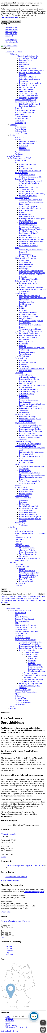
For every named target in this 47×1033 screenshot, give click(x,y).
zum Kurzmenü (11, 27)
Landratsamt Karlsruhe (27, 106)
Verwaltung (14, 562)
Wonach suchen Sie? (8, 594)
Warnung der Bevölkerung (28, 246)
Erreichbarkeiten (20, 583)
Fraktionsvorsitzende (26, 143)
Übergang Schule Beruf (27, 256)
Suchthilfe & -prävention (28, 196)
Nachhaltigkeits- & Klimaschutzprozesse (26, 461)
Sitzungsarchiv (24, 150)
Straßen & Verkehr (21, 487)
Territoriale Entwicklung (28, 93)
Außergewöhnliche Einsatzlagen (31, 208)
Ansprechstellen (25, 262)
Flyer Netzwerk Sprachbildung (24, 866)
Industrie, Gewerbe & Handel (29, 73)
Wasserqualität (24, 412)
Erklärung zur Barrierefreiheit (16, 1027)
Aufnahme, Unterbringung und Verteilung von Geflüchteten (30, 426)
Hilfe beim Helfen (25, 169)
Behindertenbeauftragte (27, 417)
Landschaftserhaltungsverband (30, 519)
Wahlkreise (19, 154)
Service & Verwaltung (13, 156)
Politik (12, 135)
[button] (10, 881)
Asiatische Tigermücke (27, 377)
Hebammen (23, 396)
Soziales (18, 485)
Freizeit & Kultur (21, 358)
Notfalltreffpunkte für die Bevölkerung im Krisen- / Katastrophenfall (28, 233)
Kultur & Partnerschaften (28, 85)
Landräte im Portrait (26, 89)
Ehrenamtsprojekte (26, 264)
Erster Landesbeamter (27, 571)
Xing (7, 952)
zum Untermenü (11, 34)
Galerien (18, 542)
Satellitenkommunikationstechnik (31, 241)
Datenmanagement (26, 210)
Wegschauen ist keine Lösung (30, 329)
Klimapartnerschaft (26, 454)
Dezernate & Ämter (22, 567)
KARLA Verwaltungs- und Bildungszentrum (24, 113)
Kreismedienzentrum (22, 546)
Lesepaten (32, 661)
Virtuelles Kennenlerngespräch (30, 444)
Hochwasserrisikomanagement (30, 517)
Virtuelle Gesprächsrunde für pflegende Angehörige (29, 482)
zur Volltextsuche (11, 30)
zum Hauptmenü (11, 32)
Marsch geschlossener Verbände (30, 229)
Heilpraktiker (24, 398)
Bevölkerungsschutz (22, 198)
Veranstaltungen (20, 123)
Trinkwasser (23, 410)
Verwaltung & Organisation (29, 573)
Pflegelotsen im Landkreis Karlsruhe (32, 475)
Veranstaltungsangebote (27, 554)
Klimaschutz (23, 81)
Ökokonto (22, 521)
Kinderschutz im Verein (27, 314)
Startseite (4, 596)
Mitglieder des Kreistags (28, 141)
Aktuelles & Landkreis (13, 52)
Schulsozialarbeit (25, 254)
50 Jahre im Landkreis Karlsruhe (26, 56)
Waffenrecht (23, 525)
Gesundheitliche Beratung (28, 389)
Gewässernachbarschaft (27, 512)
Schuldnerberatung (26, 189)
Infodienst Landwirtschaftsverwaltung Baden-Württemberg (31, 348)
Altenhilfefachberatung (27, 164)
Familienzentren (25, 304)
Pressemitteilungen (21, 118)
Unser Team (19, 585)
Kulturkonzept (24, 366)
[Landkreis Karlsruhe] (9, 46)
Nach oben (14, 1031)
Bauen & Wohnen (21, 173)
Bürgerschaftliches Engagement (26, 258)
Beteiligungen (24, 64)
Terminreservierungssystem (34, 892)
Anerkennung (24, 260)
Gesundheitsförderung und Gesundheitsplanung (28, 393)
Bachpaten (23, 502)
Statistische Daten (21, 131)
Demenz (22, 166)
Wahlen (17, 152)
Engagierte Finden (25, 266)
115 (16, 529)
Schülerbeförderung (26, 494)
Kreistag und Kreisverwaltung (30, 83)
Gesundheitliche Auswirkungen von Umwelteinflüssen (32, 386)
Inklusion (22, 75)
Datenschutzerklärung (9, 17)
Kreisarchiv (23, 364)
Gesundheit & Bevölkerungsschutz (31, 71)
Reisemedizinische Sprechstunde (31, 408)
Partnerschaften (20, 129)
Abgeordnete (19, 137)
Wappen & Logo (21, 133)
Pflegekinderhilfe (25, 319)
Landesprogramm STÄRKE (29, 316)
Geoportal (18, 544)
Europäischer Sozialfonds (28, 187)
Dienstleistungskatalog (23, 537)
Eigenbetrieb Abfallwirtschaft (29, 104)
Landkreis (13, 125)
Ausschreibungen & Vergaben (25, 102)
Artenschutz (23, 500)
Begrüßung (23, 62)
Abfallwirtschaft (20, 160)
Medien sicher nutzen (27, 548)
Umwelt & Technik (26, 581)
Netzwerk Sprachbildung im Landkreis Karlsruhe (35, 665)
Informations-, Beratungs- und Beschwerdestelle (30, 420)
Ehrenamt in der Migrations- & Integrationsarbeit (35, 676)
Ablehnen (5, 21)
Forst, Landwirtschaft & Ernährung (27, 333)
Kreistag (18, 139)
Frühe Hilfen (23, 306)
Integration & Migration (27, 77)
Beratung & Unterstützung (24, 179)
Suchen (41, 594)
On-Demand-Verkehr (26, 489)
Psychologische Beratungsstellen (31, 321)
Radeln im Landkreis (26, 492)
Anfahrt (8, 1023)
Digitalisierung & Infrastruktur (25, 281)
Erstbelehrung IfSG (26, 383)
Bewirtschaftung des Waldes (29, 335)
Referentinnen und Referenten (16, 877)
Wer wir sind (23, 556)
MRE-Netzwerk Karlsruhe (28, 406)
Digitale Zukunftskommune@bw (31, 287)
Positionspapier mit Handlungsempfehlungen (37, 670)
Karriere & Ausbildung (23, 442)
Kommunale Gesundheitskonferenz (32, 404)
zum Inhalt (9, 36)
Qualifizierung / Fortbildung (29, 279)
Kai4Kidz (22, 308)
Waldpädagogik (24, 356)
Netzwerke (23, 277)
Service (12, 527)
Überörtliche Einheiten (27, 244)
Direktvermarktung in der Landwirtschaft (28, 338)
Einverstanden (15, 21)
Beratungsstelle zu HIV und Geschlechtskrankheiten (29, 380)
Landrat (22, 569)
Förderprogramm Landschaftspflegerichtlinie (29, 505)
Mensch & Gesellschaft (27, 577)
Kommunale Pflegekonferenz (29, 473)
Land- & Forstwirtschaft (28, 87)
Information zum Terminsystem (30, 431)
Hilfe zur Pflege (25, 471)
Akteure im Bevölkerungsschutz (30, 200)
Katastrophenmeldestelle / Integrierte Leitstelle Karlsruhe (32, 220)
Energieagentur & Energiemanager (31, 452)
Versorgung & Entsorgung (28, 98)
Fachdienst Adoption (26, 302)
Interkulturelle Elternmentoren (33, 657)
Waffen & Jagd (20, 523)
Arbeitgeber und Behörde (28, 58)
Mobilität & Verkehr (26, 91)
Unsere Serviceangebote (28, 552)
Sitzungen (22, 148)
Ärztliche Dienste (25, 375)
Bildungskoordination (9, 600)
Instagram (9, 950)
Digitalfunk (23, 212)
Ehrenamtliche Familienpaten (29, 296)
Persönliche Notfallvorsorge (29, 237)
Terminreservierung (22, 496)
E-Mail (3, 857)
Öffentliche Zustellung (23, 116)
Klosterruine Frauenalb (27, 362)
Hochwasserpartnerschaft (28, 514)
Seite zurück (5, 1031)
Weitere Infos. (6, 912)
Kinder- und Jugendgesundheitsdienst (28, 311)
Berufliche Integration (31, 652)
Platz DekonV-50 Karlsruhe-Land (31, 239)
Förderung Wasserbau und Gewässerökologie (28, 509)
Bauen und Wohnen (26, 60)
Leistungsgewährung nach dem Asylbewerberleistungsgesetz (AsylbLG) (30, 437)
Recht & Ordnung (25, 579)
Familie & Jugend (21, 294)
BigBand (22, 360)
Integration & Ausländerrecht (25, 423)
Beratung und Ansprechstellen (30, 429)
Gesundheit (19, 373)
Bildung (22, 66)
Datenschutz (19, 564)
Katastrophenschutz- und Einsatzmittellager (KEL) (28, 224)
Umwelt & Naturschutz (23, 498)
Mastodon (9, 955)
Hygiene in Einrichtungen (28, 400)
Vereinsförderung (25, 371)
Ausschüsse (23, 146)
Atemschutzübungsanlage (28, 206)
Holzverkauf (23, 344)
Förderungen (23, 269)
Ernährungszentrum (26, 341)
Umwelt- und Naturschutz (28, 96)
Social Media (19, 121)
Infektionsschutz (25, 402)
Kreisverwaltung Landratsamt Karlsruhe (15, 921)
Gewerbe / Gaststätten (27, 175)
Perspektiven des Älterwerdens (30, 171)
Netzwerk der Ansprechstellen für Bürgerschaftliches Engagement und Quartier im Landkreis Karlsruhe (32, 273)
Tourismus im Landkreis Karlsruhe (31, 369)
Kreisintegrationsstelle (27, 433)
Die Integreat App (30, 673)
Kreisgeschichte (20, 127)
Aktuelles (13, 54)
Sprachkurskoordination (32, 681)
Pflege (17, 464)
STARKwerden (25, 323)
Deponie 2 (18, 108)
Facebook (9, 946)
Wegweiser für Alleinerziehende (30, 331)
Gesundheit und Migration (33, 679)
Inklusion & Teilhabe (22, 414)
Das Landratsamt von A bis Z (20, 158)
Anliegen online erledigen (24, 531)
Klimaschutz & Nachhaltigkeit (25, 446)
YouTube (8, 948)
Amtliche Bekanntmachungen (25, 100)
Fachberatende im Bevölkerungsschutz (26, 215)
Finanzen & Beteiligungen (28, 575)
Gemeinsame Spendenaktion (25, 110)
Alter (16, 162)
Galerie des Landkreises (27, 68)
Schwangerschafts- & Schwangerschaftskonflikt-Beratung (32, 192)
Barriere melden (11, 1025)
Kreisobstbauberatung (27, 352)
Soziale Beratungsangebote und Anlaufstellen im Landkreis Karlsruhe (30, 183)
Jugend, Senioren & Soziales (29, 79)
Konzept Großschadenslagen (29, 227)
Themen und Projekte (27, 550)
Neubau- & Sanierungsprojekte (30, 177)
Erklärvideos (19, 539)
